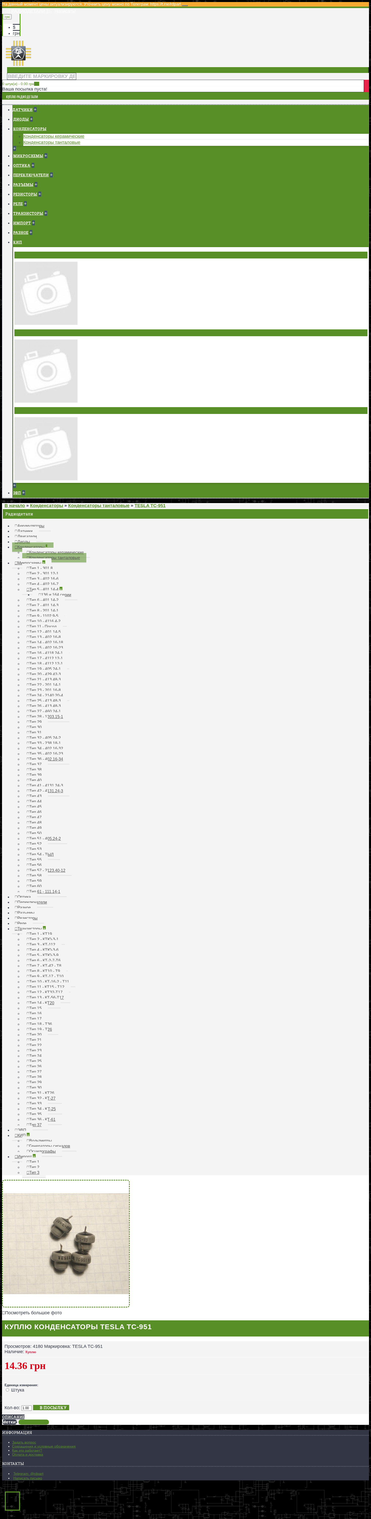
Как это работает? (27, 1450)
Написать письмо (27, 1478)
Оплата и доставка (27, 1454)
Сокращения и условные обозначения (44, 1446)
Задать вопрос (24, 1442)
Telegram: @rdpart (28, 1474)
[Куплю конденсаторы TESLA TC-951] (66, 1305)
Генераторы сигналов (39, 332)
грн (16, 33)
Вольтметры (29, 255)
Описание (13, 1417)
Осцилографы (30, 410)
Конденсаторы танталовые (51, 142)
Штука (17, 1390)
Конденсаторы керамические (53, 136)
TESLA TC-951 (33, 1422)
